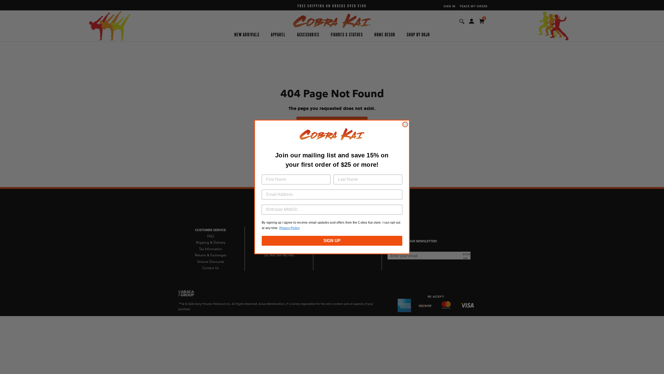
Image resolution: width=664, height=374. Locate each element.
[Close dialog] (405, 124)
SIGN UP (332, 240)
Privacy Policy (289, 228)
